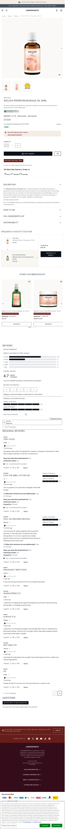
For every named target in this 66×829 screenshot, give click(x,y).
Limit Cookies (56, 825)
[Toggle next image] (61, 48)
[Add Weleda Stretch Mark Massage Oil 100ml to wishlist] (29, 282)
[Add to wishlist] (57, 154)
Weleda (16, 16)
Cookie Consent (32, 761)
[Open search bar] (6, 10)
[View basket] (61, 10)
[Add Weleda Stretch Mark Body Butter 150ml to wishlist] (61, 282)
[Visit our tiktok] (45, 739)
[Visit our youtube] (41, 739)
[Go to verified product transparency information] (11, 111)
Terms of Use (37, 822)
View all (58, 124)
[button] (32, 111)
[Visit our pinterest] (49, 739)
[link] (57, 10)
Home (4, 16)
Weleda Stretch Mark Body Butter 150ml (47, 311)
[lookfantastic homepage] (32, 10)
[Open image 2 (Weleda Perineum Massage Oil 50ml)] (17, 86)
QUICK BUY (16, 324)
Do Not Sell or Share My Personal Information (32, 763)
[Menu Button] (2, 10)
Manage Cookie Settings (8, 825)
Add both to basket (51, 254)
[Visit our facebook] (29, 739)
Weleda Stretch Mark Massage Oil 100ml (15, 311)
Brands (10, 16)
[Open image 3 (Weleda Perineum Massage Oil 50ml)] (27, 86)
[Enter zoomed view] (59, 75)
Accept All (45, 825)
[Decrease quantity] (6, 145)
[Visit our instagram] (37, 739)
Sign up (57, 730)
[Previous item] (3, 303)
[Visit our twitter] (33, 739)
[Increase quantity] (17, 145)
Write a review (22, 116)
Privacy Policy (27, 822)
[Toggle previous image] (3, 48)
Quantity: (7, 141)
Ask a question (32, 116)
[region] (32, 815)
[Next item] (61, 303)
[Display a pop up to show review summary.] (15, 316)
